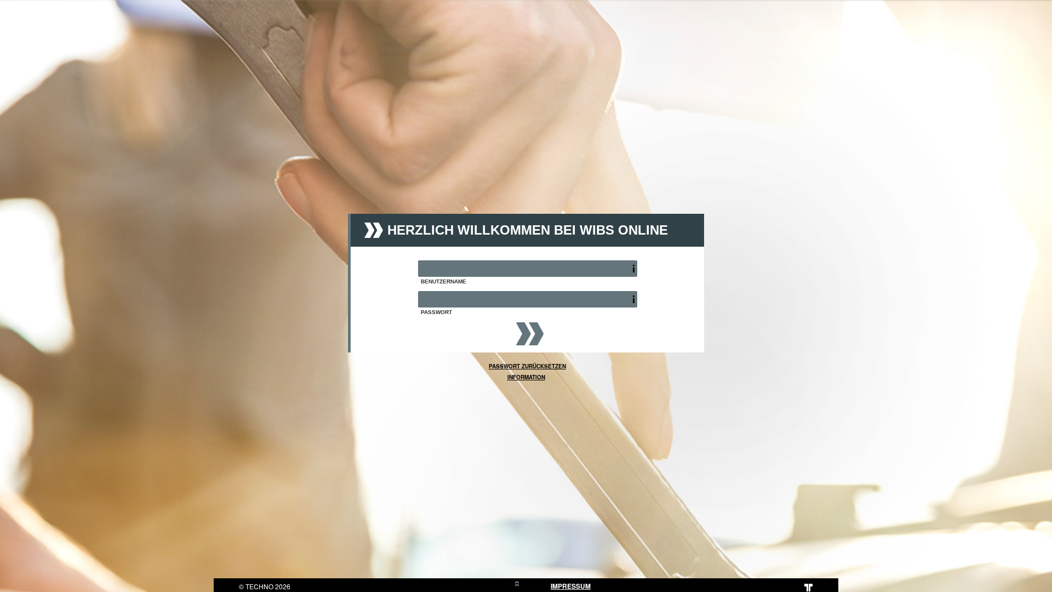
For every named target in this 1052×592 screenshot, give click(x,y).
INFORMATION (526, 377)
